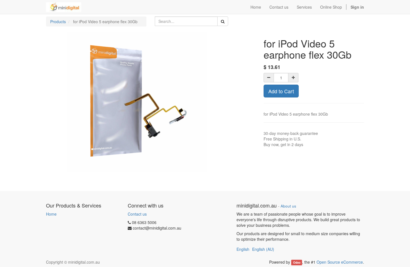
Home (51, 214)
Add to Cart (281, 91)
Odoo (296, 262)
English (243, 249)
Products (58, 21)
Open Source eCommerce (340, 262)
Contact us (137, 214)
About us (288, 206)
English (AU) (263, 249)
